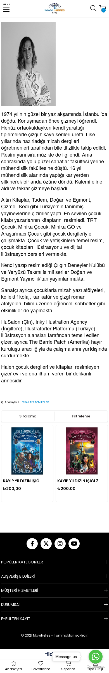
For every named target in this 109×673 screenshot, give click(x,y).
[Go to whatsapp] (96, 657)
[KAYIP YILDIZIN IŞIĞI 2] (82, 451)
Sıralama (27, 416)
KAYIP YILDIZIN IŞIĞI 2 (77, 481)
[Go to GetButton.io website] (96, 667)
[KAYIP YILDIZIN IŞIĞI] (27, 451)
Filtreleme (81, 416)
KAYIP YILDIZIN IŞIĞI (22, 481)
